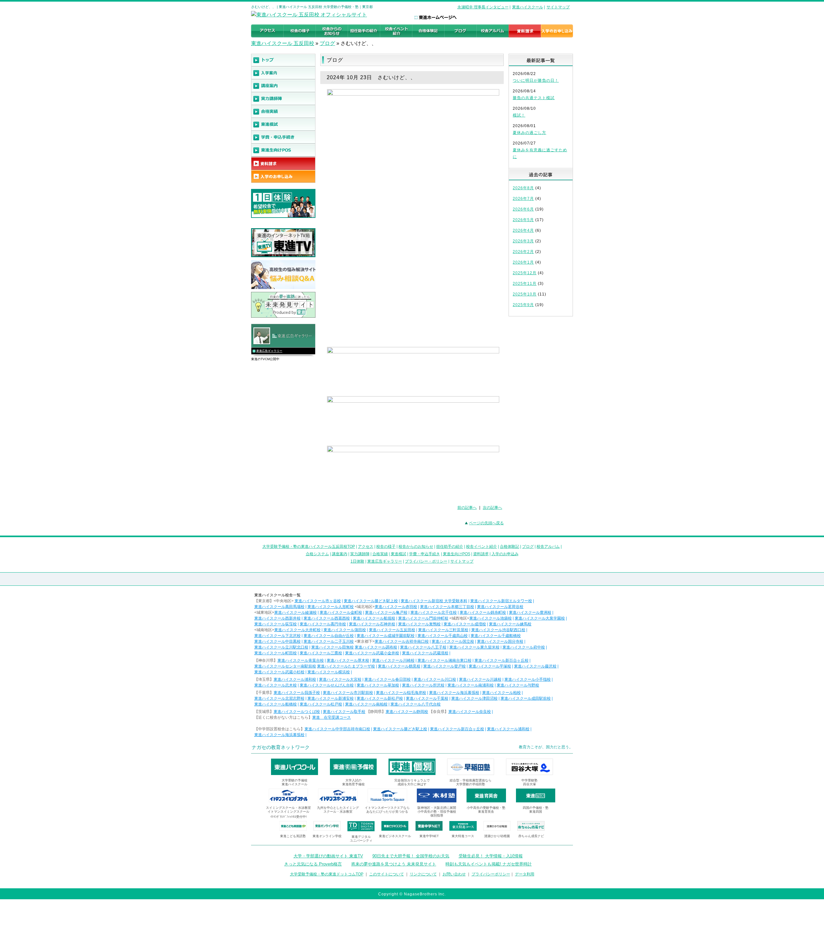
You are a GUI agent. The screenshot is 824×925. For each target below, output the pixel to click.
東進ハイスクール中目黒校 (277, 641)
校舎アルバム (548, 546)
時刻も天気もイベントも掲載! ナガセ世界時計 (488, 864)
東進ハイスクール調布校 (376, 647)
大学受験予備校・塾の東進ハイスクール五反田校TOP (308, 546)
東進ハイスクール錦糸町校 (483, 612)
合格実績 (380, 554)
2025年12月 (525, 273)
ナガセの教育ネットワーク (281, 747)
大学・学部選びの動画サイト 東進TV (328, 856)
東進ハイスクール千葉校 (427, 698)
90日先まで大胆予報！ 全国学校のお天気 (410, 856)
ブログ (327, 43)
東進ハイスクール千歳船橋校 (496, 635)
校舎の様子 (386, 546)
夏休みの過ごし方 (529, 132)
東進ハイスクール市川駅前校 (348, 692)
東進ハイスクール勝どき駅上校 (371, 601)
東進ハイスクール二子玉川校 (329, 641)
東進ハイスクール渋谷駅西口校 (498, 630)
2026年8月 (523, 188)
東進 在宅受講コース (331, 717)
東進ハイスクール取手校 (344, 711)
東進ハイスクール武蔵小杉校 (279, 672)
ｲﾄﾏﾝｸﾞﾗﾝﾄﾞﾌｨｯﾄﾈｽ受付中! (288, 816)
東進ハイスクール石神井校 (372, 624)
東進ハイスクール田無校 (332, 647)
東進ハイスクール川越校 (480, 679)
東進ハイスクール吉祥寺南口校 (402, 641)
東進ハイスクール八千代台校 (415, 704)
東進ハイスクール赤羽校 (396, 606)
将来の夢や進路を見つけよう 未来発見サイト (393, 864)
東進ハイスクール (527, 7)
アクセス (365, 546)
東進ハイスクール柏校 (501, 692)
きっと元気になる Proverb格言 (313, 864)
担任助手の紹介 (449, 546)
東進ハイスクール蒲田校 (344, 630)
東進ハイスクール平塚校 (490, 666)
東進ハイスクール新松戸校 (380, 698)
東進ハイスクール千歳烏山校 (442, 635)
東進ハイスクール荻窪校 (275, 624)
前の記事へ (467, 507)
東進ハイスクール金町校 (341, 612)
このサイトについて (386, 874)
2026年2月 (523, 251)
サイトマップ (558, 7)
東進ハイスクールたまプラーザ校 (346, 666)
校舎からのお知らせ (415, 546)
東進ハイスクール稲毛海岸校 (401, 692)
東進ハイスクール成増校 (465, 624)
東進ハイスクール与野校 (518, 685)
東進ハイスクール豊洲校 (530, 612)
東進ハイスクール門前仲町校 (423, 618)
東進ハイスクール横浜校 (328, 672)
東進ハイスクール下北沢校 (277, 635)
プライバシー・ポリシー (426, 561)
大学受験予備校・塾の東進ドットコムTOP (326, 874)
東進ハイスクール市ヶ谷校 (318, 601)
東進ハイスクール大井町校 (297, 630)
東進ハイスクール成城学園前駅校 (386, 635)
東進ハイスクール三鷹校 (321, 653)
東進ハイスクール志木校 (275, 685)
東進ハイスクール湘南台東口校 (444, 660)
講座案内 (339, 554)
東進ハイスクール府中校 (523, 647)
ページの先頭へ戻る (486, 523)
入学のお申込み (505, 554)
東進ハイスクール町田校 (275, 653)
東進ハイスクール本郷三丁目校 (447, 606)
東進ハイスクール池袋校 (490, 618)
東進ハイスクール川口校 (435, 679)
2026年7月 (523, 198)
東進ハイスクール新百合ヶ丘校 (501, 660)
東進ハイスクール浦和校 (295, 679)
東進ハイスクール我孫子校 (297, 692)
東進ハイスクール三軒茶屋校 (443, 630)
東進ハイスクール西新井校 (277, 618)
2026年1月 (523, 262)
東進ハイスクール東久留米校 (474, 647)
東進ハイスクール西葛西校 (327, 618)
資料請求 (481, 554)
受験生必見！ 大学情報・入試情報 (491, 856)
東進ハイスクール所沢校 (423, 685)
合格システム (317, 554)
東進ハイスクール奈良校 (469, 711)
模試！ (519, 115)
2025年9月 (523, 305)
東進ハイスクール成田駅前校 (526, 698)
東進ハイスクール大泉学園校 (540, 618)
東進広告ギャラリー (269, 350)
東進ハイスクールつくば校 (297, 711)
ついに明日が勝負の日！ (536, 80)
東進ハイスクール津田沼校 (474, 698)
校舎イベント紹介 (481, 546)
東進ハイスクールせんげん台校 (327, 685)
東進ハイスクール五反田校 (392, 630)
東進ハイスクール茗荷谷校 (500, 606)
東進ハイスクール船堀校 (374, 618)
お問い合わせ (454, 874)
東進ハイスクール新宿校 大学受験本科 (434, 601)
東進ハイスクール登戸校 (444, 666)
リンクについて (423, 874)
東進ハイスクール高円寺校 (323, 624)
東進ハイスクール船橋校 (275, 704)
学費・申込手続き (424, 554)
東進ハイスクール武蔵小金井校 (372, 653)
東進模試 (398, 554)
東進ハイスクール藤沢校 (535, 666)
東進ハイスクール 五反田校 (282, 43)
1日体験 (357, 561)
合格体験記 (509, 546)
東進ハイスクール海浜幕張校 (454, 692)
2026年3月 (523, 241)
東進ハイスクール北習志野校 (279, 698)
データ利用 (524, 874)
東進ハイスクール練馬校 (510, 624)
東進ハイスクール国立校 (453, 641)
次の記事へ (492, 507)
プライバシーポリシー (491, 874)
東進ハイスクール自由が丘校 (329, 635)
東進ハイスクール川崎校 (393, 660)
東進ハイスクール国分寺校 (500, 641)
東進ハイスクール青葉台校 (300, 660)
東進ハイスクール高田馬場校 (279, 606)
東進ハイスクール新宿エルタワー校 (501, 601)
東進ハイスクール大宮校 (340, 679)
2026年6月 (523, 209)
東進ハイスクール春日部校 (387, 679)
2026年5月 (523, 220)
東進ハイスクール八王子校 (423, 647)
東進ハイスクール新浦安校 (330, 698)
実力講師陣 (360, 554)
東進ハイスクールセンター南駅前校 (285, 666)
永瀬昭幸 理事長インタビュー (483, 7)
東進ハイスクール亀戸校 (386, 612)
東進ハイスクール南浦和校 (470, 685)
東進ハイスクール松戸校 (321, 704)
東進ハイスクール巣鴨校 (419, 624)
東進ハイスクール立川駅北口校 (281, 647)
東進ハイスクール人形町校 (330, 606)
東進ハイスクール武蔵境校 (425, 653)
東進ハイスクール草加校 (378, 685)
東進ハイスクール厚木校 (348, 660)
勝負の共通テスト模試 (534, 98)
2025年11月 (525, 283)
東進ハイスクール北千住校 (433, 612)
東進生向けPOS (456, 554)
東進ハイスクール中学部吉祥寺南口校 (337, 729)
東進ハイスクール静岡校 (407, 711)
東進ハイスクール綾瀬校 (295, 612)
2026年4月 (523, 230)
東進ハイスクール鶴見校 (399, 666)
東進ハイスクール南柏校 (366, 704)
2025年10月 (525, 294)
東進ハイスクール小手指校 (527, 679)
